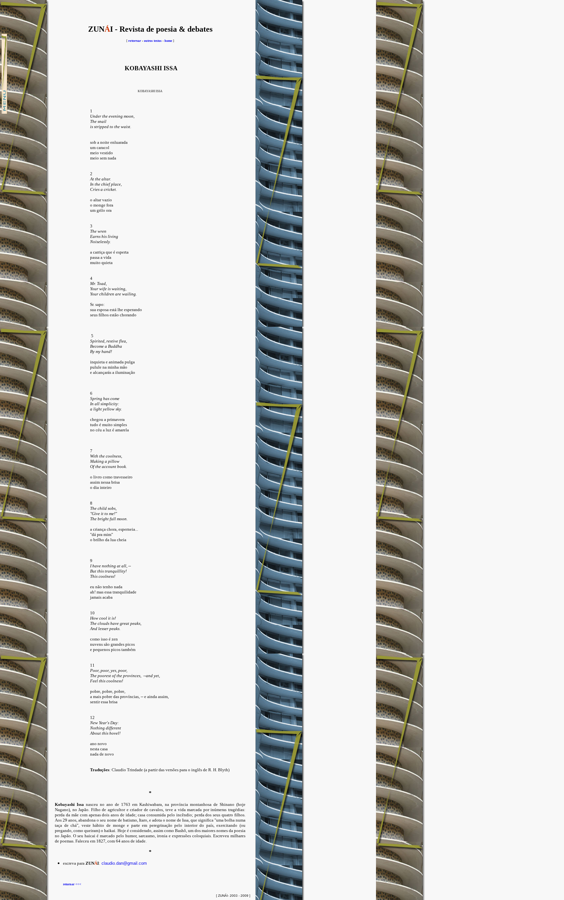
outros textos (153, 40)
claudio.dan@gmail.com (124, 863)
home (168, 40)
